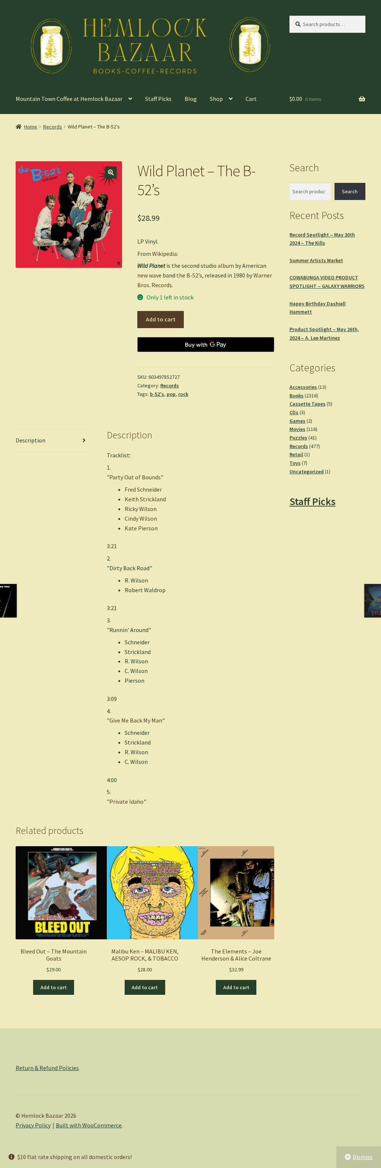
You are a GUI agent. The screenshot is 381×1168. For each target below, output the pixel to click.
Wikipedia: (165, 253)
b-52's (157, 394)
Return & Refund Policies (47, 1068)
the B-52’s (189, 275)
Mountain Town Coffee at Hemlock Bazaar (69, 98)
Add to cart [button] (54, 987)
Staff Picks (158, 98)
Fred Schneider (143, 489)
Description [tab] (30, 440)
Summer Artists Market (316, 260)
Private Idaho (126, 801)
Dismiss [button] (362, 1157)
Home (30, 126)
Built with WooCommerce (89, 1125)
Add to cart (161, 319)
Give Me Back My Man (135, 720)
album (226, 265)
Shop (216, 98)
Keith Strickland (145, 499)
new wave (149, 275)
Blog (191, 98)
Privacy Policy (33, 1125)
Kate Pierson (141, 528)
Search (350, 191)
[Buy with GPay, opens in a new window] (205, 344)
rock (183, 394)
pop (171, 394)
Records (52, 126)
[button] (111, 172)
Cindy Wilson (141, 518)
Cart (251, 98)
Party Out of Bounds (135, 477)
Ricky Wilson (141, 508)
